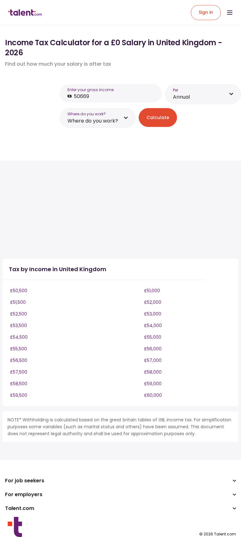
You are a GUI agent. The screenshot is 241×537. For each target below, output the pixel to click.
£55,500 (18, 349)
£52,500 (18, 314)
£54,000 (153, 325)
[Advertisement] (112, 210)
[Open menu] (229, 12)
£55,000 (152, 337)
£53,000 (152, 314)
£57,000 (153, 360)
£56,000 (153, 349)
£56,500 (18, 360)
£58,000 (153, 372)
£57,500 (18, 372)
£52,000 (152, 302)
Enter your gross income (90, 89)
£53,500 (18, 325)
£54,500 (19, 337)
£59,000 (153, 384)
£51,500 (18, 302)
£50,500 (18, 291)
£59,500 (18, 395)
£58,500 (18, 384)
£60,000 (153, 395)
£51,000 (152, 291)
